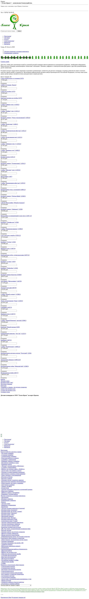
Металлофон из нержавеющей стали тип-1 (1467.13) (16, 216)
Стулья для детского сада (8, 390)
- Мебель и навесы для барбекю (10, 492)
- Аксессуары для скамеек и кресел (11, 470)
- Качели (3, 502)
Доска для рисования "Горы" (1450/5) (12, 301)
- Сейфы (3, 563)
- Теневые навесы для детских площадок (13, 532)
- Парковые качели (6, 464)
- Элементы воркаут (7, 544)
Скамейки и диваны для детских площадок (14, 387)
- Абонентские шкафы (7, 561)
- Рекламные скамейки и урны (10, 463)
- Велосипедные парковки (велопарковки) (13, 481)
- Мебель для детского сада (9, 552)
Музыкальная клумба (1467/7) (9, 373)
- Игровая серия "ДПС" (8, 514)
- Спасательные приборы (8, 577)
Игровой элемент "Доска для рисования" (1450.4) (15, 117)
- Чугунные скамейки (7, 453)
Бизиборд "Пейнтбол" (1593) (9, 268)
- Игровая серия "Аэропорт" (9, 510)
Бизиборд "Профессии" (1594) (10, 222)
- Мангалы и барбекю (7, 491)
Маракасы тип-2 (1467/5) (8, 314)
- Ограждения (5, 488)
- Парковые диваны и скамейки (10, 461)
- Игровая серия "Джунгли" (9, 513)
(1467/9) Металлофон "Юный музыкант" (13, 202)
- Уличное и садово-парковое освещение (13, 472)
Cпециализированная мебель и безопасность (14, 549)
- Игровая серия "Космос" (8, 517)
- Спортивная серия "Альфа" (9, 521)
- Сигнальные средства (7, 576)
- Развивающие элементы (8, 500)
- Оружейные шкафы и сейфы (9, 560)
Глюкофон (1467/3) (6, 307)
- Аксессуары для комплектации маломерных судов (16, 579)
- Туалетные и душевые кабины (10, 583)
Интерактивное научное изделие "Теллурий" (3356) (16, 353)
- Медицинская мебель (7, 558)
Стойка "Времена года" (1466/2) (10, 150)
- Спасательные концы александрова (11, 572)
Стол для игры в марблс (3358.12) (11, 235)
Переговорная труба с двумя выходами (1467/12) (15, 255)
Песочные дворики (6, 384)
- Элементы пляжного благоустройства (12, 582)
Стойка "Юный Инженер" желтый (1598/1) (13, 320)
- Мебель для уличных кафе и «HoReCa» (13, 469)
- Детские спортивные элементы (10, 524)
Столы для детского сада (8, 389)
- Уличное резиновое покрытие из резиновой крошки (16, 489)
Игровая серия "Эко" (7, 382)
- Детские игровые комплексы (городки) (13, 508)
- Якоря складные (6, 580)
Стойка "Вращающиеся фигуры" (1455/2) (13, 183)
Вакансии (7, 42)
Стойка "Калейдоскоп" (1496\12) (10, 346)
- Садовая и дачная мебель (8, 467)
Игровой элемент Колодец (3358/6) (11, 274)
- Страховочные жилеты (8, 568)
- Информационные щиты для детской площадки (15, 536)
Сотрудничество (9, 41)
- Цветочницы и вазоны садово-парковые (13, 474)
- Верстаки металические (8, 557)
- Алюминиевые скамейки (8, 456)
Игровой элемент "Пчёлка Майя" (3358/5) (13, 196)
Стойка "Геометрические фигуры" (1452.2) (13, 130)
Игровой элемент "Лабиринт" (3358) (12, 209)
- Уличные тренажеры (7, 541)
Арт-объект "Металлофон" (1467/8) (11, 281)
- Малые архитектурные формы (10, 535)
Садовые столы (5, 392)
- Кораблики (4, 506)
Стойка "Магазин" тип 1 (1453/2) (10, 170)
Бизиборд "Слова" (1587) (8, 261)
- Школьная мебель (6, 550)
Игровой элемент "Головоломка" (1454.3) (13, 163)
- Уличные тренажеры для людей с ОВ (12, 543)
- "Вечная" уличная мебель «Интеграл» (12, 466)
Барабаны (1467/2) (6, 340)
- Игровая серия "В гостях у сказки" (11, 511)
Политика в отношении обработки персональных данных (32, 591)
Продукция (7, 36)
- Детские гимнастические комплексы (12, 522)
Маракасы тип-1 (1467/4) (8, 248)
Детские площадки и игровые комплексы (16, 51)
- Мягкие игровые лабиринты (9, 533)
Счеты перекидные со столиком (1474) (12, 78)
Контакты (7, 44)
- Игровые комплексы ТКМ (9, 519)
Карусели (3, 385)
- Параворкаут (5, 547)
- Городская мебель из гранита (10, 458)
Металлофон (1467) (6, 176)
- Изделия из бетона (6, 477)
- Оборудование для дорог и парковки (12, 483)
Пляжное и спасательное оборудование (12, 565)
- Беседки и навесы (6, 478)
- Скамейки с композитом (8, 459)
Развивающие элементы (11, 53)
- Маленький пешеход (7, 516)
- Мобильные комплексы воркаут (10, 546)
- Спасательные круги (7, 571)
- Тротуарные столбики (8, 484)
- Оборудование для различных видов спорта (14, 539)
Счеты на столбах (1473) (8, 91)
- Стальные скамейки (7, 455)
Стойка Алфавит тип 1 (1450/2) (10, 104)
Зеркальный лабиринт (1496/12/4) (11, 359)
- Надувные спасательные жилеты (11, 569)
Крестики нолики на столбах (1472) (11, 98)
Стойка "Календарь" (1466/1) (9, 124)
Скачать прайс (5, 61)
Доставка (7, 37)
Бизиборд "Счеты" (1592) (8, 242)
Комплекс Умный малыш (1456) (10, 327)
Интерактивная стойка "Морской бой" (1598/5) (15, 366)
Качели (3, 379)
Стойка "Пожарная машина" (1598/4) (12, 229)
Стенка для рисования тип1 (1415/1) (11, 137)
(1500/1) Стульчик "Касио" (9, 85)
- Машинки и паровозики (8, 505)
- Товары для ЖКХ (6, 486)
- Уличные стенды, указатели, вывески (12, 480)
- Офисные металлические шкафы (11, 554)
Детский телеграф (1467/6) (8, 288)
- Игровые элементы (7, 499)
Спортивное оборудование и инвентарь (12, 538)
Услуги (6, 39)
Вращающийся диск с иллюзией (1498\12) (13, 189)
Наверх (3, 1)
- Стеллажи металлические (9, 555)
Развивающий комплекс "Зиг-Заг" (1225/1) (13, 333)
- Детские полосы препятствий (10, 525)
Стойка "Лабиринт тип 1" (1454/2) (11, 144)
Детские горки (5, 381)
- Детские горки (5, 503)
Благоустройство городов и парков (11, 452)
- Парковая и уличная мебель (9, 494)
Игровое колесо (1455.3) (8, 157)
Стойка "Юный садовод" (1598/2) (11, 294)
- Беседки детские (6, 530)
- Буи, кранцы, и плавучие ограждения (12, 574)
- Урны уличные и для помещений (11, 475)
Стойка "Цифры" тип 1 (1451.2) (10, 111)
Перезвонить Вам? (6, 597)
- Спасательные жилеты (8, 566)
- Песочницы (4, 497)
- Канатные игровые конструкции (11, 527)
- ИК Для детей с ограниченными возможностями (15, 528)
